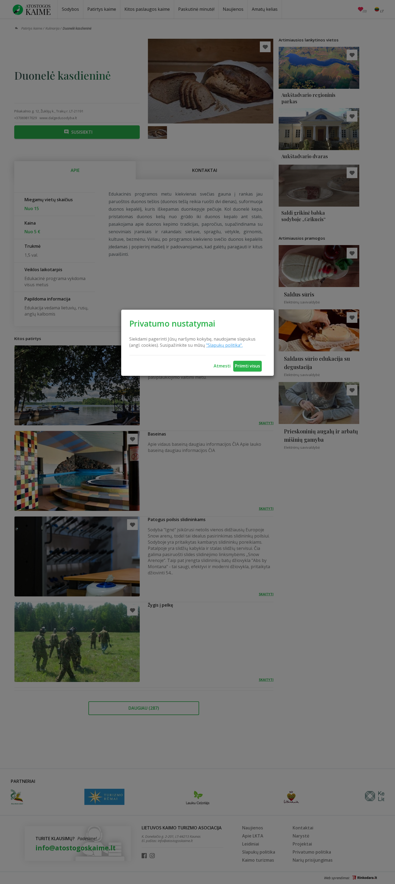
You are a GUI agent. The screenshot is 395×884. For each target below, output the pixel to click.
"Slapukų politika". (224, 345)
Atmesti (222, 366)
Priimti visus (247, 366)
